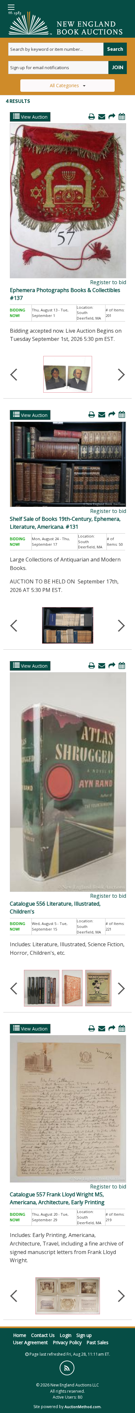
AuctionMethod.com (83, 1406)
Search (115, 49)
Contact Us (43, 1335)
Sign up (84, 1335)
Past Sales (97, 1342)
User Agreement (30, 1342)
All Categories (64, 85)
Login (65, 1335)
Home (19, 1335)
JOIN (117, 67)
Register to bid (108, 282)
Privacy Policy (67, 1342)
